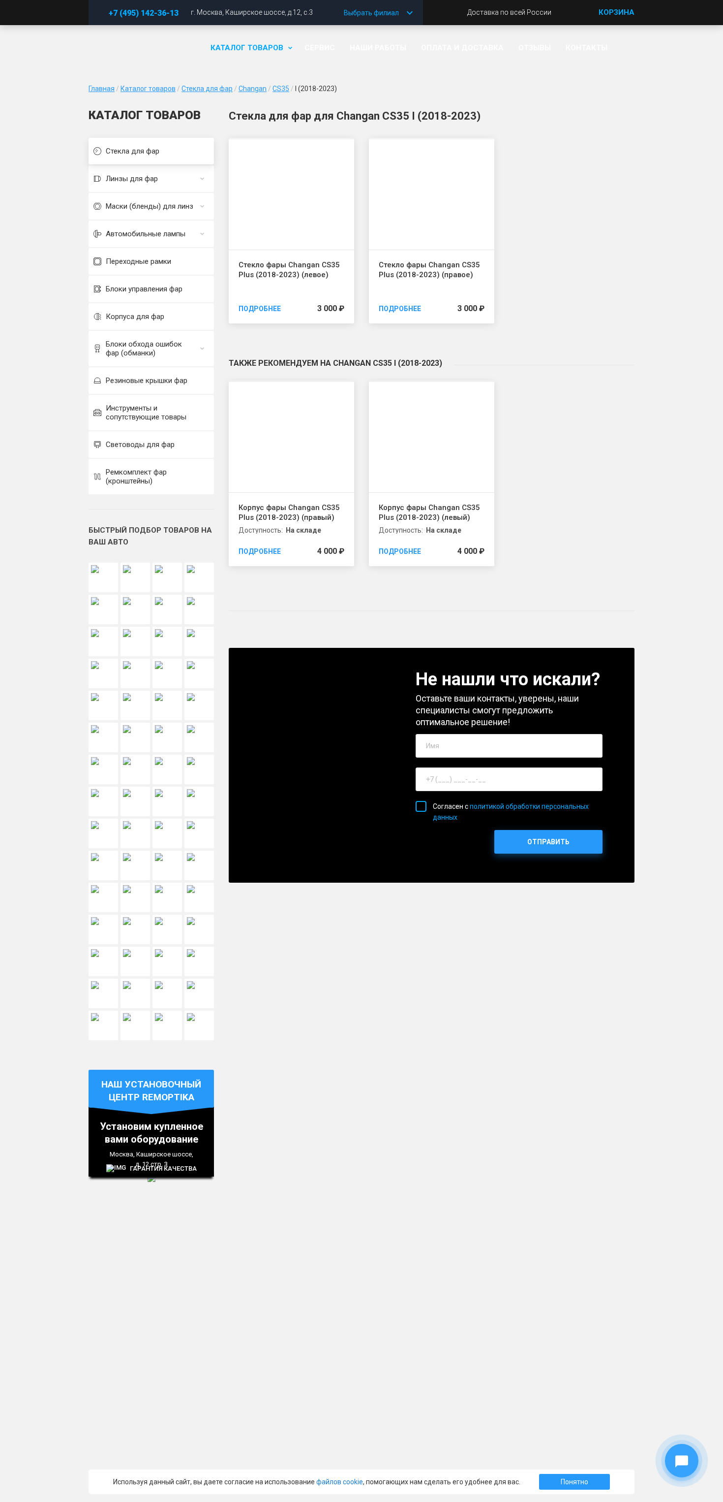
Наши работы (378, 47)
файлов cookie (339, 1482)
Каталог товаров (247, 47)
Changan (253, 89)
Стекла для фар (207, 89)
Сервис (319, 47)
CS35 (280, 89)
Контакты (586, 47)
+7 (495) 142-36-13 (144, 13)
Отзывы (534, 47)
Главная (102, 89)
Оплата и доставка (462, 47)
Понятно (574, 1482)
